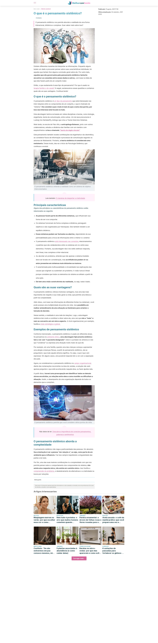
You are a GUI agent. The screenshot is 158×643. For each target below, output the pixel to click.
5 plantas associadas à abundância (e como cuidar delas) (67, 550)
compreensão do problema (44, 471)
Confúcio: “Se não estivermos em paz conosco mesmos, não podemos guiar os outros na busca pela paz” (44, 550)
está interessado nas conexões (66, 241)
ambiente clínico (53, 337)
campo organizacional (82, 363)
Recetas (105, 515)
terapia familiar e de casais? (44, 88)
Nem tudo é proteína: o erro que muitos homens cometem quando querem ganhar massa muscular (67, 519)
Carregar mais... (79, 558)
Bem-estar (37, 9)
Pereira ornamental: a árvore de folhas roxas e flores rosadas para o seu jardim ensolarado (90, 519)
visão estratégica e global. (50, 324)
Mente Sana (38, 546)
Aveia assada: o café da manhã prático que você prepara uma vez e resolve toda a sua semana (113, 519)
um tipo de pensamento (63, 101)
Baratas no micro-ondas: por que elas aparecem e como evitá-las (90, 550)
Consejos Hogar (84, 546)
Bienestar (60, 515)
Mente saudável (46, 9)
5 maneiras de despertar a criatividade (70, 198)
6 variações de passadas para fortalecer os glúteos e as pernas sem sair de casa (112, 550)
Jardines (82, 515)
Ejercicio (105, 546)
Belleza (36, 515)
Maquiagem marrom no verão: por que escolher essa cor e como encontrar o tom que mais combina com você (44, 519)
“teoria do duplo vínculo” (70, 130)
